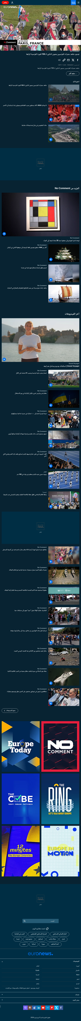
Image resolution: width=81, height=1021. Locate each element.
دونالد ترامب (52, 939)
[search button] (24, 921)
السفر (78, 979)
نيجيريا (45, 492)
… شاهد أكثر (73, 73)
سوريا (43, 944)
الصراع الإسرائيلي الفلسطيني (39, 934)
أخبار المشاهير (55, 944)
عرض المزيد (76, 1000)
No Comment (74, 238)
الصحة (37, 975)
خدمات (77, 994)
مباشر (5, 2)
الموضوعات (76, 961)
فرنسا (18, 939)
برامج (37, 983)
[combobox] (40, 921)
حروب (24, 944)
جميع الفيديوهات (11, 710)
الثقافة (37, 979)
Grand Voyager (74, 363)
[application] (40, 28)
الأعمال (77, 970)
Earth (37, 970)
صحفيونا (77, 988)
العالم (45, 472)
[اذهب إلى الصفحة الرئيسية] (73, 2)
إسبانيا (34, 944)
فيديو (77, 983)
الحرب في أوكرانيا (20, 934)
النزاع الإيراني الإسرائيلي (60, 934)
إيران (63, 939)
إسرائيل (40, 939)
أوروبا (77, 966)
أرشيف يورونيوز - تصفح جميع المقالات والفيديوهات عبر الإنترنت (22, 988)
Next (77, 975)
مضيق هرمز (29, 939)
